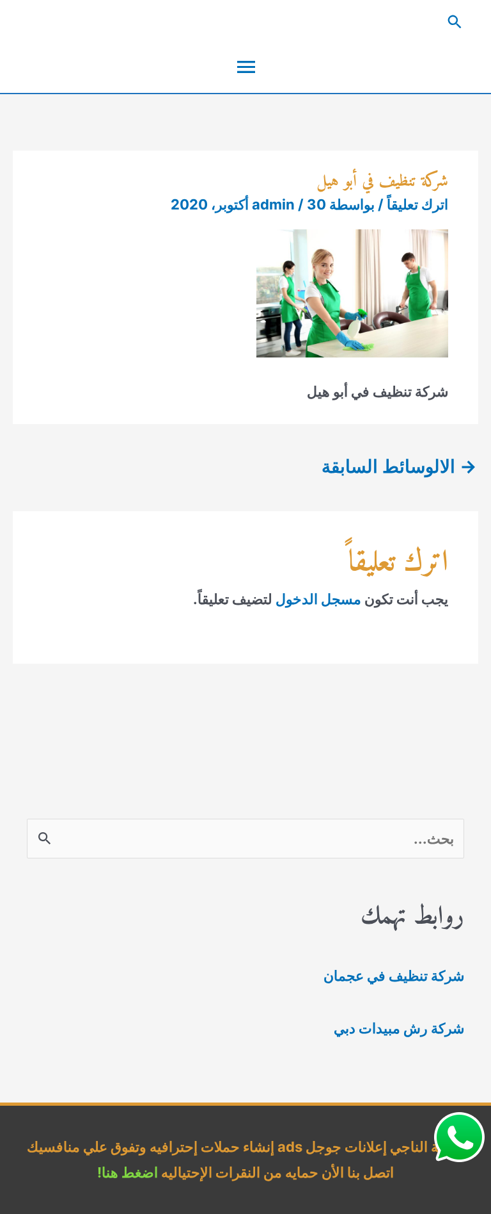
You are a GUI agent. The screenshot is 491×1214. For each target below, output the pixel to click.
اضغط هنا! (127, 1172)
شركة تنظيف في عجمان (393, 975)
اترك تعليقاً (417, 204)
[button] (245, 21)
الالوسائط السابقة (399, 466)
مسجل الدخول (318, 599)
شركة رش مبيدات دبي (399, 1028)
